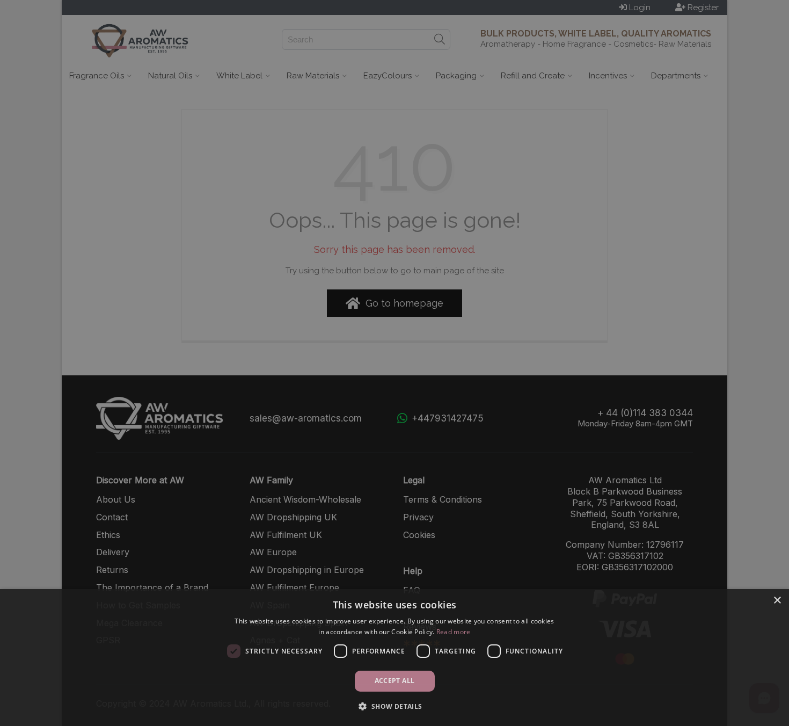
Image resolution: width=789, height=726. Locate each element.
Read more (453, 631)
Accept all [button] (395, 680)
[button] (394, 706)
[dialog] (394, 657)
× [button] (777, 601)
